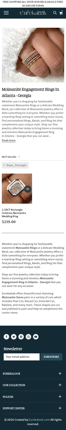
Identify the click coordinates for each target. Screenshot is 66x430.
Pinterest (21, 336)
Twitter (13, 336)
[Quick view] (27, 189)
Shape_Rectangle (16, 165)
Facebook (6, 336)
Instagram (28, 336)
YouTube (35, 336)
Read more (9, 140)
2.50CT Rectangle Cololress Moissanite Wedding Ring (14, 213)
